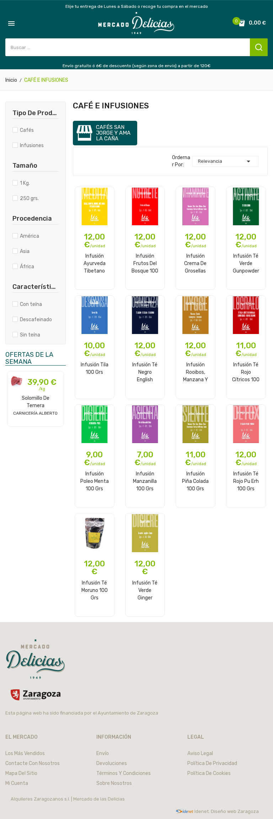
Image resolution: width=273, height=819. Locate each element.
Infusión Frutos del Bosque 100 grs (145, 263)
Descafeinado (36, 320)
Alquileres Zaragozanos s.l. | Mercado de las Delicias (68, 799)
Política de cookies (209, 773)
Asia (25, 251)
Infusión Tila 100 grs (94, 368)
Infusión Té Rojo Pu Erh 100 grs (246, 481)
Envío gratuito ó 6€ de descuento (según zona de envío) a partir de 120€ (136, 65)
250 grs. (29, 198)
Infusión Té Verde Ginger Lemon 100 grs (144, 590)
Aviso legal (200, 753)
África (27, 267)
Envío (102, 753)
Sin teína (30, 335)
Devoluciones (111, 763)
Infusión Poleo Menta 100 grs (94, 481)
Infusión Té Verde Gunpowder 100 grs (246, 263)
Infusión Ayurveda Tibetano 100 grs (95, 263)
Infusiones (32, 145)
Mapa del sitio (21, 773)
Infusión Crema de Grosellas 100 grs (195, 263)
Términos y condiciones (123, 773)
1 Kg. (25, 183)
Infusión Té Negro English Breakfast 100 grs (144, 372)
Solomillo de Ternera (35, 405)
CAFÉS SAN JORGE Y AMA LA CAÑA (113, 133)
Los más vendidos (25, 753)
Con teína (31, 304)
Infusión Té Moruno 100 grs (94, 590)
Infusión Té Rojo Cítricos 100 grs (245, 372)
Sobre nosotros (114, 783)
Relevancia (225, 161)
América (29, 236)
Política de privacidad (212, 763)
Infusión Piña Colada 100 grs (195, 481)
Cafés (27, 130)
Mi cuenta (16, 783)
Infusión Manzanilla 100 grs (145, 481)
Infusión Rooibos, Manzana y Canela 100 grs (195, 372)
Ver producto (35, 426)
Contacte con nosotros (32, 763)
